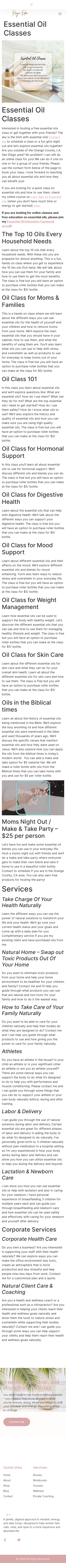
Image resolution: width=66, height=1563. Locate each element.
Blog (6, 1490)
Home (6, 1475)
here (37, 205)
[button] (60, 13)
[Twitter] (19, 1540)
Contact (8, 1496)
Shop (6, 1485)
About (6, 1480)
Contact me (16, 1422)
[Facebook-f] (5, 1540)
